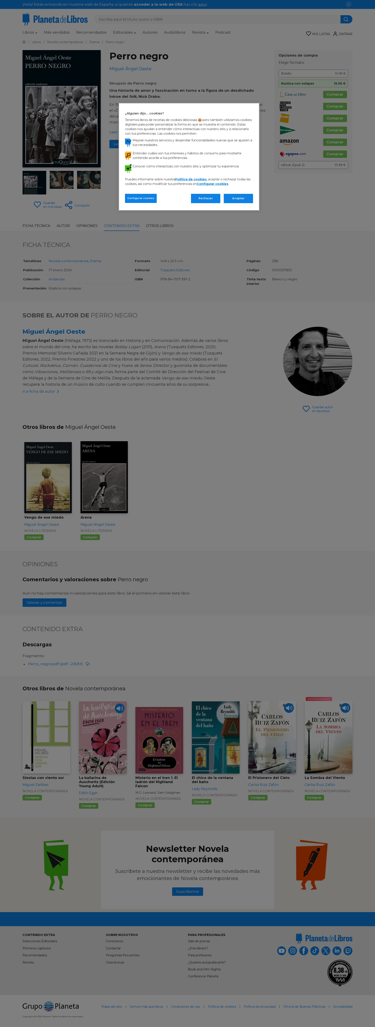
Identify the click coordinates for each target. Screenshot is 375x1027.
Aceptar (238, 198)
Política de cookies (191, 179)
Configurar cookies (140, 198)
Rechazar (206, 198)
